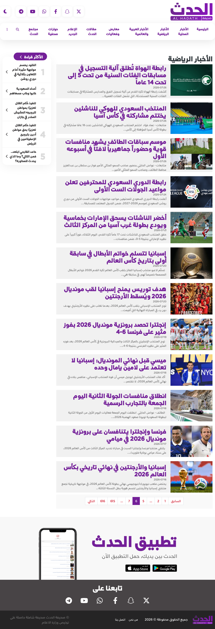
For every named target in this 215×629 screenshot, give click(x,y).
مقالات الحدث (91, 31)
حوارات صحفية (53, 31)
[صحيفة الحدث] (191, 12)
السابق (176, 501)
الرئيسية (202, 29)
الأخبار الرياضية (163, 31)
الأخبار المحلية (183, 31)
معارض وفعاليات (112, 31)
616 (102, 501)
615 (112, 501)
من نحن (133, 619)
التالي (91, 501)
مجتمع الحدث (33, 31)
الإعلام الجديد (72, 31)
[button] (17, 29)
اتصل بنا (120, 619)
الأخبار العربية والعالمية (138, 31)
